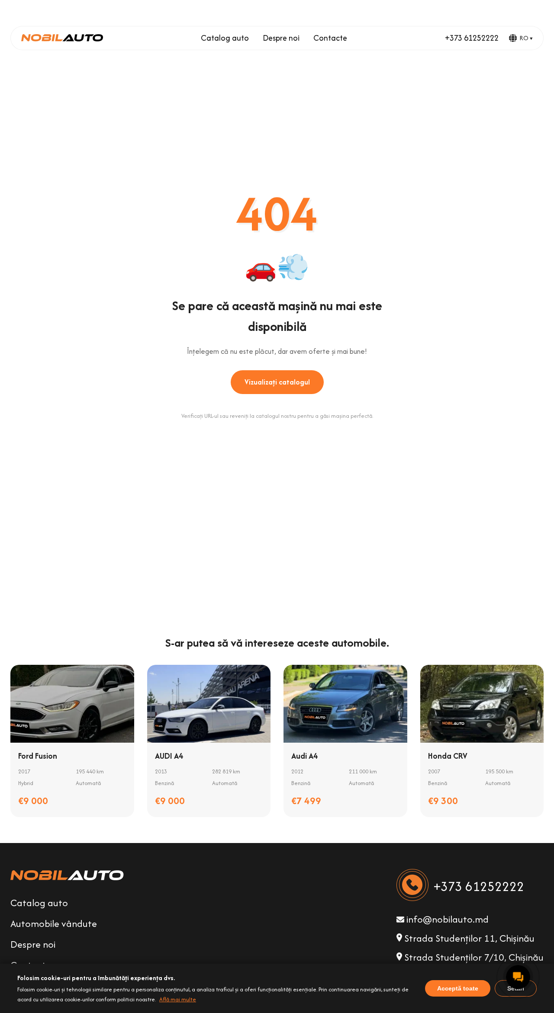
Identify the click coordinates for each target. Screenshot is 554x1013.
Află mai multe (177, 999)
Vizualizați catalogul (277, 382)
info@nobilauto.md (446, 919)
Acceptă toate (457, 988)
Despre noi (281, 38)
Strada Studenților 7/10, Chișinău (473, 957)
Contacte (330, 38)
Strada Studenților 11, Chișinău (468, 938)
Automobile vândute (53, 923)
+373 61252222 (472, 38)
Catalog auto (225, 38)
